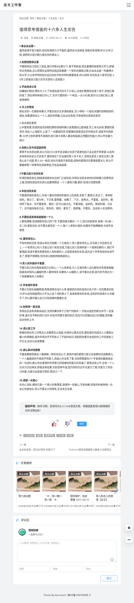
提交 (109, 578)
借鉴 (39, 435)
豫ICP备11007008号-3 (79, 595)
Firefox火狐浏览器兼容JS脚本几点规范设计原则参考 (92, 449)
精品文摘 (41, 18)
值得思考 (49, 435)
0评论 (86, 37)
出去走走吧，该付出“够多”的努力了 (37, 449)
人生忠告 (52, 18)
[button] (116, 490)
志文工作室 (65, 406)
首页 (32, 18)
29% (129, 540)
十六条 (61, 435)
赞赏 (82, 424)
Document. (61, 595)
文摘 (70, 435)
